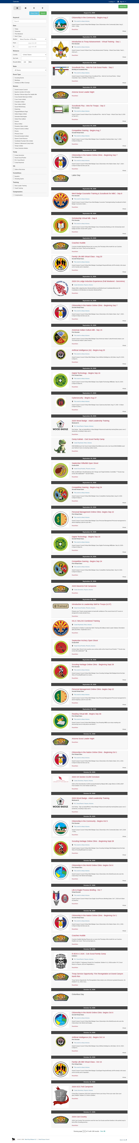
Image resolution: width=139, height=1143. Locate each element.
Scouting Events (19, 78)
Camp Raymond (19, 162)
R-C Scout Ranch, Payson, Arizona (83, 426)
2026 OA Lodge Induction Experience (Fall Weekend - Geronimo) (98, 281)
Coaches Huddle (78, 243)
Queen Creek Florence (21, 138)
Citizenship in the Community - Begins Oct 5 (90, 821)
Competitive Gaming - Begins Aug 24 (87, 487)
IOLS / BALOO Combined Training (86, 621)
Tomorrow (17, 31)
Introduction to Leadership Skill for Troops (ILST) (91, 604)
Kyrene (17, 121)
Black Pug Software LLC (30, 1139)
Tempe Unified (19, 146)
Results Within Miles (22, 62)
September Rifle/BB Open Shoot (85, 463)
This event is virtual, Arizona (81, 21)
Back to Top (123, 1139)
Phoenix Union (19, 133)
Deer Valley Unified (20, 104)
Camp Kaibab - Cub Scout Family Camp (88, 439)
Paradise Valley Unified (21, 126)
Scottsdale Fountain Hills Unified (24, 141)
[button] (122, 1)
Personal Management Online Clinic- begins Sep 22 (93, 512)
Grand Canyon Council (21, 89)
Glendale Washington (21, 116)
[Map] (42, 8)
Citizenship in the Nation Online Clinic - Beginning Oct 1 (94, 752)
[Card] (17, 8)
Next (102, 1131)
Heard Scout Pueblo (20, 157)
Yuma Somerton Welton (21, 148)
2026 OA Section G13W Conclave (85, 777)
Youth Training (19, 188)
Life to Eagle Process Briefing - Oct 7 (87, 890)
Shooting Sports (19, 179)
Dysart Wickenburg (20, 106)
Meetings (17, 80)
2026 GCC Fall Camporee (82, 1087)
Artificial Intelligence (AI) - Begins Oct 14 (88, 1037)
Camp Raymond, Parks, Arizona (83, 443)
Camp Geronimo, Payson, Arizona (83, 285)
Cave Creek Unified (20, 99)
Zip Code (15, 58)
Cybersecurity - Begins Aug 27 (84, 398)
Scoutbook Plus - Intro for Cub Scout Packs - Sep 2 (92, 67)
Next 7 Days (18, 36)
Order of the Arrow (20, 169)
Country (15, 54)
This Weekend (19, 34)
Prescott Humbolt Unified (22, 136)
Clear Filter (34, 13)
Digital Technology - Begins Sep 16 (86, 373)
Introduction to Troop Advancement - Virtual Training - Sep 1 (96, 42)
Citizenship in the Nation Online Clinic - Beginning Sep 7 (94, 155)
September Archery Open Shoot (85, 640)
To (13, 46)
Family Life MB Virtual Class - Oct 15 (87, 1062)
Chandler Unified (19, 102)
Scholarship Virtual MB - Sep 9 (84, 218)
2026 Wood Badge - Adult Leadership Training (90, 421)
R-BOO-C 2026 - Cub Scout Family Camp (89, 954)
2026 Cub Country (79, 1117)
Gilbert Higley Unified (21, 114)
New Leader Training (21, 185)
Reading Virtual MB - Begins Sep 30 (86, 714)
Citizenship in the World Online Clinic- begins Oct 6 (92, 865)
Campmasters (19, 195)
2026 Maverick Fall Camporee (84, 586)
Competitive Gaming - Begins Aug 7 (86, 130)
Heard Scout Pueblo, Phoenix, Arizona (84, 468)
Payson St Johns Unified (21, 128)
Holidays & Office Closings (22, 82)
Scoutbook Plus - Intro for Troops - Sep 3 (88, 106)
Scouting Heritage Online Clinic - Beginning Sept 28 (93, 664)
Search (43, 13)
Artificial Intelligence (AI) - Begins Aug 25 (88, 350)
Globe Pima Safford (20, 119)
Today (16, 29)
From (14, 43)
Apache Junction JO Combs (22, 92)
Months (15, 39)
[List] (34, 8)
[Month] (26, 8)
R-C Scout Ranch (20, 160)
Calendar (16, 1)
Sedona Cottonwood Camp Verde (24, 143)
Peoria (17, 131)
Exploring (17, 109)
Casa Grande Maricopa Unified (23, 97)
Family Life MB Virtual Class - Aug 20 (87, 257)
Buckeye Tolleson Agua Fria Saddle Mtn (26, 94)
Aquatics (17, 176)
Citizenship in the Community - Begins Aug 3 (90, 18)
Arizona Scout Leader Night (83, 92)
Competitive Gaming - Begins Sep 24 (87, 561)
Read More (75, 29)
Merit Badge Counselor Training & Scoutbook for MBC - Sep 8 (97, 193)
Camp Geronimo (19, 155)
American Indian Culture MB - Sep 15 (87, 330)
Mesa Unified (18, 124)
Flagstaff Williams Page (21, 111)
